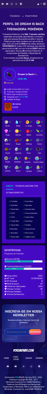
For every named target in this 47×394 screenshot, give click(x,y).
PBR (16, 377)
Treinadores (15, 16)
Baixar (29, 358)
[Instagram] (12, 4)
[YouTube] (7, 4)
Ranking (39, 358)
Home (6, 358)
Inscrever (35, 332)
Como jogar (16, 358)
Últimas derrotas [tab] (14, 193)
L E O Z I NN (23, 97)
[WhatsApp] (16, 4)
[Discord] (3, 4)
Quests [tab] (9, 186)
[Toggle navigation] (44, 4)
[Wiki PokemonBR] (21, 4)
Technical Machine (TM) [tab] (26, 186)
